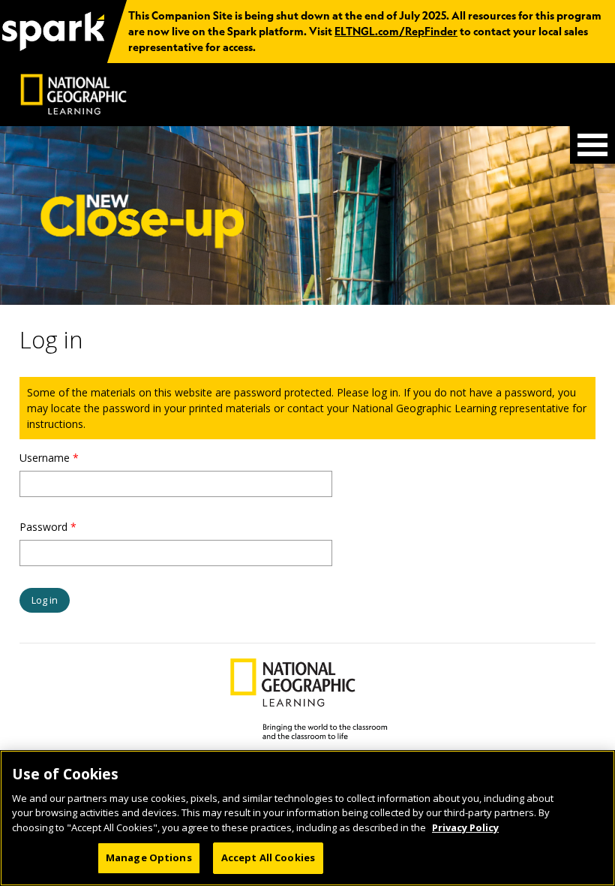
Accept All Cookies (268, 857)
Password (48, 527)
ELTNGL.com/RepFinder (396, 31)
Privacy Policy (465, 827)
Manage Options (149, 857)
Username (49, 458)
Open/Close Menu (592, 145)
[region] (307, 818)
